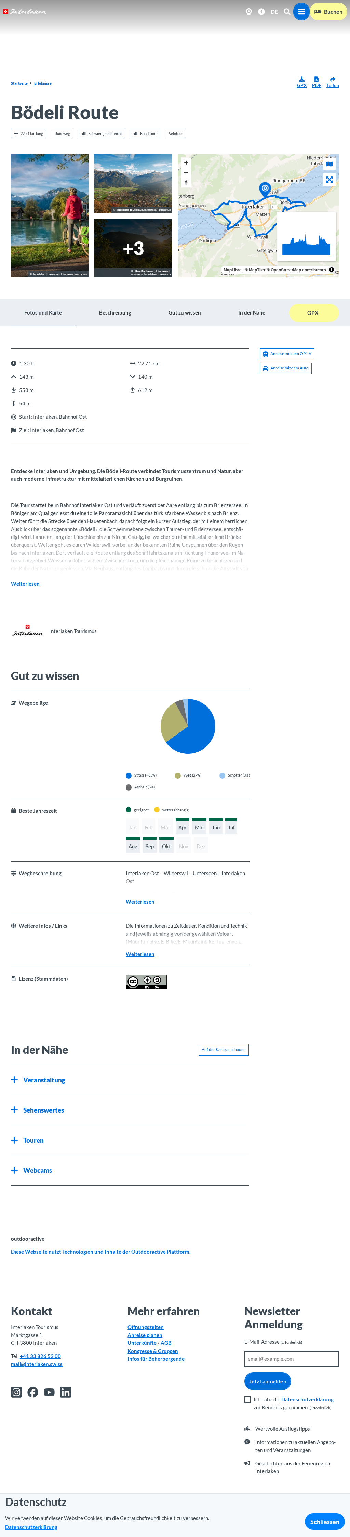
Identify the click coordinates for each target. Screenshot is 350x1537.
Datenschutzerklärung (307, 1399)
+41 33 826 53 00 (40, 1356)
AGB (166, 1343)
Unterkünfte (142, 1343)
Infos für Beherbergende (156, 1359)
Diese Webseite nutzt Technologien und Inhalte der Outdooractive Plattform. (100, 1251)
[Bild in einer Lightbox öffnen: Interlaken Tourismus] (27, 631)
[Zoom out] (186, 173)
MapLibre (233, 270)
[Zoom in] (186, 163)
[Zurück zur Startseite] (25, 12)
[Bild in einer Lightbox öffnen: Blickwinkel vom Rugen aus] (133, 248)
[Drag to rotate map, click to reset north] (186, 182)
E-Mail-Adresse (273, 1342)
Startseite (19, 83)
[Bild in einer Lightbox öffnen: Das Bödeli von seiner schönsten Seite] (133, 183)
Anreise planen (144, 1335)
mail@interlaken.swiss (37, 1364)
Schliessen (324, 1521)
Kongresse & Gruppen (152, 1351)
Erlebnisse (43, 83)
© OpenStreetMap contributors (296, 270)
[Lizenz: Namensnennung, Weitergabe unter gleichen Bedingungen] (146, 987)
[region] (258, 215)
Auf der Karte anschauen (224, 1049)
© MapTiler (255, 270)
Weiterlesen (25, 584)
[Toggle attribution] (331, 270)
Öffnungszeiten (145, 1327)
